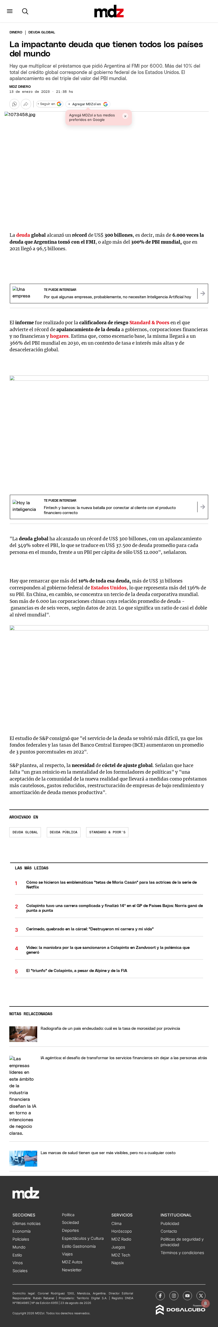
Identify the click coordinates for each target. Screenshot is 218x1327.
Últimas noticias (26, 1223)
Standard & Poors (149, 323)
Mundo (19, 1247)
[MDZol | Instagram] (174, 1295)
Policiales (20, 1239)
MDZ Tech (120, 1255)
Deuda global (25, 832)
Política (68, 1214)
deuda (23, 235)
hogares (59, 336)
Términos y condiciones (182, 1252)
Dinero (16, 32)
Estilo (17, 1255)
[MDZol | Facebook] (160, 1295)
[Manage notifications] (205, 1303)
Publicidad (170, 1223)
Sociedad (70, 1222)
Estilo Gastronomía (79, 1246)
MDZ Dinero (20, 87)
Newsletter (72, 1270)
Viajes (67, 1254)
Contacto (169, 1231)
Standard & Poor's (107, 832)
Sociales (20, 1270)
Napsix (117, 1262)
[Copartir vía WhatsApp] (14, 104)
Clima (116, 1223)
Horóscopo (121, 1231)
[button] (9, 11)
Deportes (70, 1230)
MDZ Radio (121, 1239)
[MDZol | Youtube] (187, 1295)
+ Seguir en (46, 104)
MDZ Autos (72, 1262)
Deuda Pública (63, 832)
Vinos (17, 1262)
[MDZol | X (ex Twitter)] (201, 1295)
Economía (21, 1231)
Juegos (118, 1247)
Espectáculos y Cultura (83, 1238)
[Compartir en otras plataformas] (26, 104)
